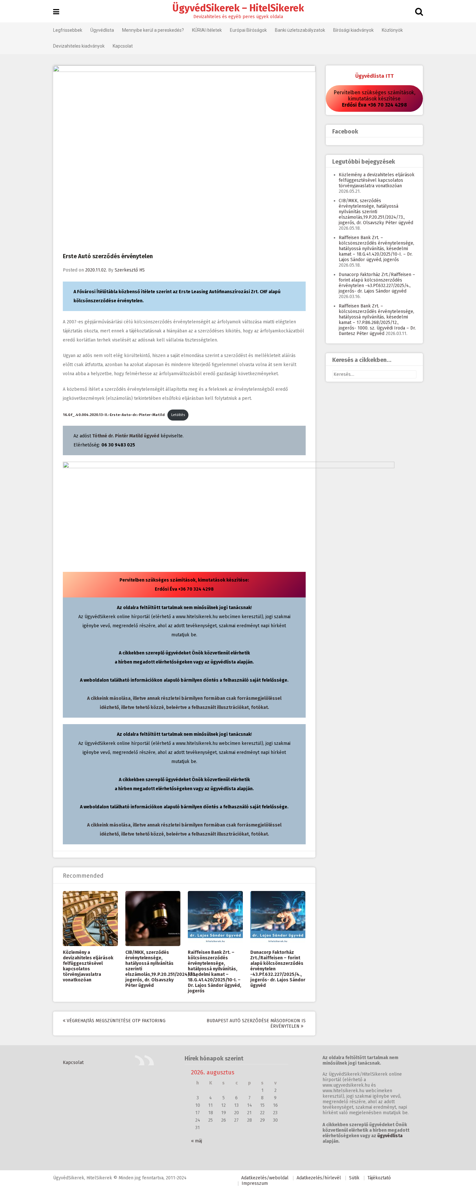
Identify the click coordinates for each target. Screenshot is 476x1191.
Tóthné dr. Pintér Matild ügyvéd (125, 436)
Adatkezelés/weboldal (265, 1178)
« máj (196, 1141)
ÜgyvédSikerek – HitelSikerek (238, 8)
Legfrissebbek (67, 30)
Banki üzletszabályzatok (300, 30)
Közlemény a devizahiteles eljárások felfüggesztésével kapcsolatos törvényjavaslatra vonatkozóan (88, 966)
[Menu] (56, 12)
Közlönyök (392, 30)
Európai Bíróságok (248, 30)
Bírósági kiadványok (353, 30)
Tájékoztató (379, 1178)
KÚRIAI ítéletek (207, 30)
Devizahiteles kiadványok (79, 46)
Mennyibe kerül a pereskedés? (153, 30)
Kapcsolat (123, 46)
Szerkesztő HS (130, 270)
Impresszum (255, 1183)
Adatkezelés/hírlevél (319, 1178)
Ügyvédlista (102, 30)
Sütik (354, 1178)
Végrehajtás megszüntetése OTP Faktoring (115, 1020)
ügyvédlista (389, 1136)
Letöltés (178, 415)
